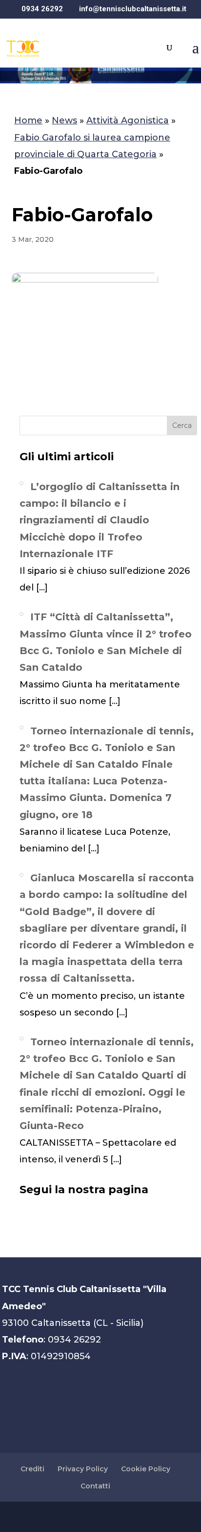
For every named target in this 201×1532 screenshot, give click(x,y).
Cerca (182, 425)
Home (28, 120)
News (64, 120)
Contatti (95, 1486)
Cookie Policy (145, 1468)
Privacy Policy (83, 1468)
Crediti (32, 1468)
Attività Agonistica (127, 120)
